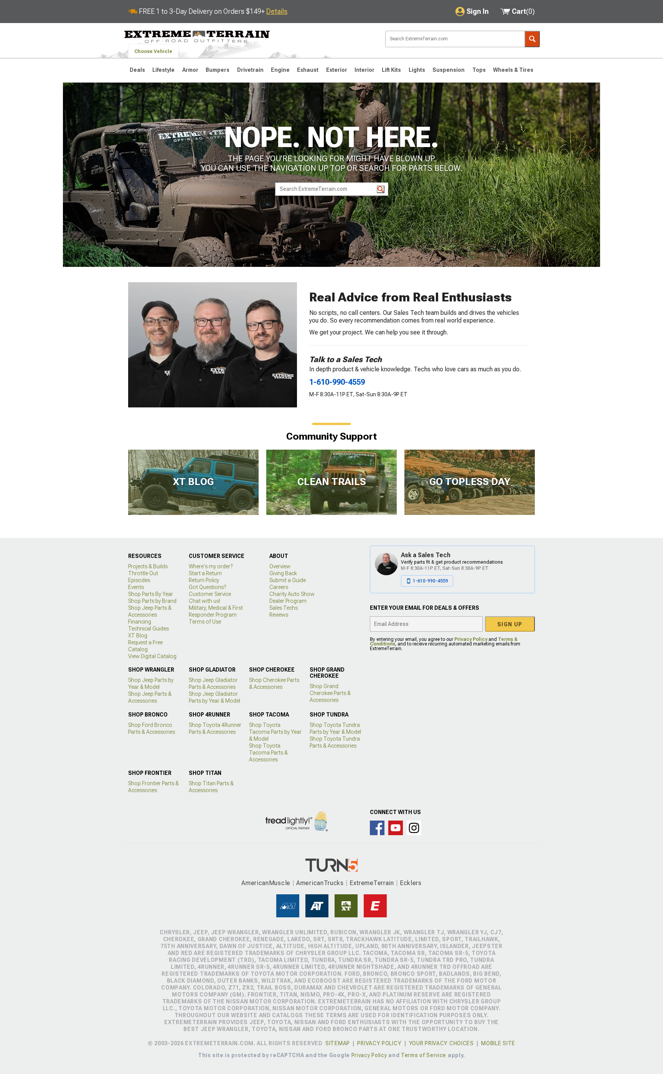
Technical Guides (148, 629)
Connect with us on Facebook (377, 828)
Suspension (448, 70)
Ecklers (411, 883)
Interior (364, 70)
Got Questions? (207, 587)
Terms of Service (423, 1055)
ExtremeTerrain (372, 883)
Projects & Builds (148, 566)
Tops (479, 70)
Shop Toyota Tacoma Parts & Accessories (268, 753)
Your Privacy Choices (441, 1043)
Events (136, 587)
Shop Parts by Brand (152, 601)
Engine (280, 70)
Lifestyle (163, 70)
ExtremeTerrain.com (197, 37)
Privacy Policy (470, 639)
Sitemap (337, 1043)
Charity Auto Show (292, 594)
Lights (417, 70)
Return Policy (204, 580)
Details (276, 11)
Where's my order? (211, 566)
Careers (278, 587)
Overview (279, 566)
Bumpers (217, 70)
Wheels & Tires (513, 70)
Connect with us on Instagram (414, 828)
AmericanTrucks (320, 883)
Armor (190, 70)
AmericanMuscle (265, 883)
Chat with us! (204, 601)
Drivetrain (250, 70)
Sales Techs (283, 608)
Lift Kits (391, 70)
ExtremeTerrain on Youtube (395, 828)
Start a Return (205, 573)
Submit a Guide (287, 580)
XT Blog (137, 635)
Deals (137, 70)
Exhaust (307, 70)
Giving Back (283, 573)
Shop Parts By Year (150, 594)
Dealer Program (288, 601)
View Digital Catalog (152, 656)
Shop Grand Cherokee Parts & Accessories (330, 693)
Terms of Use (205, 622)
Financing (139, 622)
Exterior (336, 70)
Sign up (510, 624)
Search (532, 39)
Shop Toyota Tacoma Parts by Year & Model (275, 732)
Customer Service (210, 594)
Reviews (278, 615)
